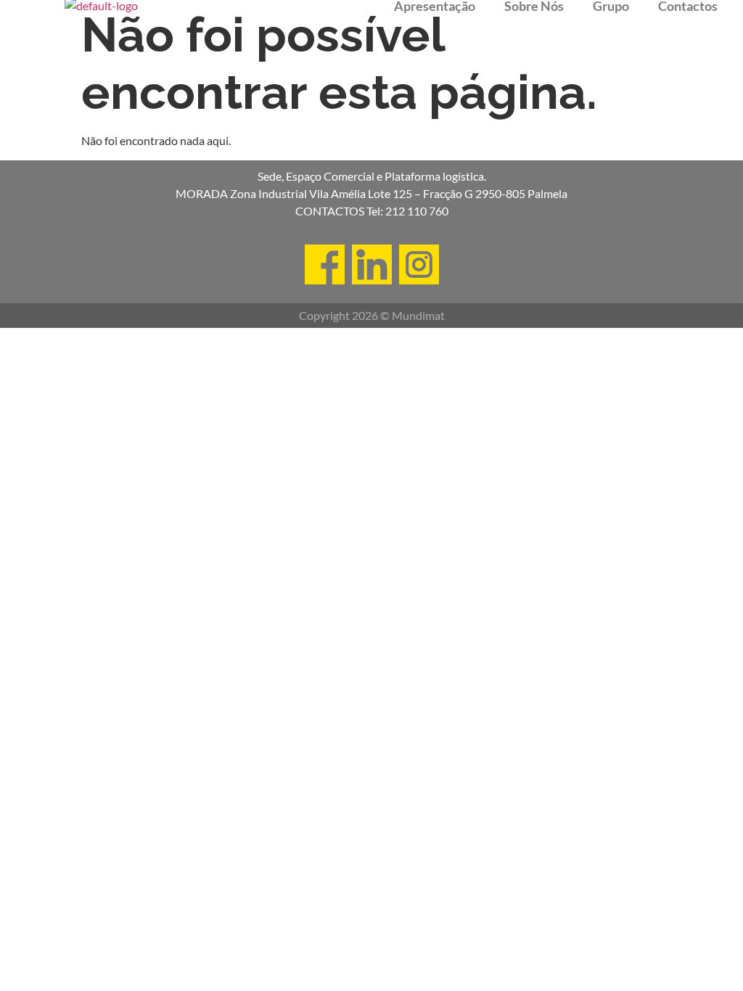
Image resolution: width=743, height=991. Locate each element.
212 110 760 (416, 211)
